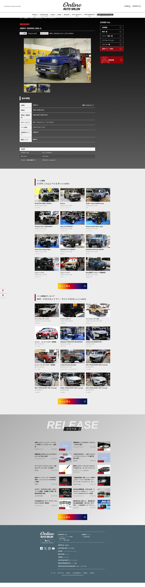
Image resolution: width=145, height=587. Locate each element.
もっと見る (64, 286)
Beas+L (62, 203)
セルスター (76, 507)
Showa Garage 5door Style (94, 226)
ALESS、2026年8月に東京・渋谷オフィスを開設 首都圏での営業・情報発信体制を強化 (46, 491)
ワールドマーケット (78, 447)
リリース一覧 (106, 44)
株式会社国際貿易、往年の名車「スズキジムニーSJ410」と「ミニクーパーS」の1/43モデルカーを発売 (84, 491)
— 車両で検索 (61, 538)
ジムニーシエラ (38, 18)
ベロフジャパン (39, 449)
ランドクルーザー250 (92, 319)
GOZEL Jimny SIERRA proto (95, 203)
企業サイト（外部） (108, 48)
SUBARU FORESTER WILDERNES (71, 342)
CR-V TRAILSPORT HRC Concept (96, 365)
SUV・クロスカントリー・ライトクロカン (62, 33)
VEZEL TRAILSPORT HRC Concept (71, 388)
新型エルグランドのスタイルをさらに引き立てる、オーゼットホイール (84, 467)
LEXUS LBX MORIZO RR (94, 342)
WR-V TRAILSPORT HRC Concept (46, 388)
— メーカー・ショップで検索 (65, 536)
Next (88, 60)
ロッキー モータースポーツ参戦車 (45, 342)
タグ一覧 (53, 572)
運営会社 (68, 572)
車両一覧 (104, 31)
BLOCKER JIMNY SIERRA (43, 203)
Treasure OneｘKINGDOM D (43, 226)
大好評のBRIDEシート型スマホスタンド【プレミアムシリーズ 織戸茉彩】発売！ (84, 456)
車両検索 (26, 18)
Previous (27, 60)
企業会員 (92, 572)
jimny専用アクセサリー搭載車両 (95, 272)
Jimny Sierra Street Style (42, 249)
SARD (36, 484)
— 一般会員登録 (86, 536)
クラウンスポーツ (65, 319)
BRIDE (75, 460)
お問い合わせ (61, 572)
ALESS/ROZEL (39, 496)
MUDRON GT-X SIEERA (68, 249)
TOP (21, 18)
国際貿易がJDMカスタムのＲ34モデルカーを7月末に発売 (46, 455)
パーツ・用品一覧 (107, 36)
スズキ (31, 18)
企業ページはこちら (87, 105)
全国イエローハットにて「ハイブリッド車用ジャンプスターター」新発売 (45, 444)
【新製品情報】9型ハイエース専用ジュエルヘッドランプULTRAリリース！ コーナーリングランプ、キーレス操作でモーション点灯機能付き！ (84, 480)
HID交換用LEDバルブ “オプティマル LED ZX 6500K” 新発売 (46, 502)
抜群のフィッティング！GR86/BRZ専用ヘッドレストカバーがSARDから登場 (45, 479)
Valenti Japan (77, 484)
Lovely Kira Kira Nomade (68, 365)
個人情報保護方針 (77, 572)
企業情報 (104, 27)
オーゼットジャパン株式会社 (81, 470)
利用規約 (85, 572)
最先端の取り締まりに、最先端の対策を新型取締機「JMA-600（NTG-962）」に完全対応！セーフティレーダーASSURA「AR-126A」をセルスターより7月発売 (84, 503)
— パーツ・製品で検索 (63, 540)
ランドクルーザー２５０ (42, 319)
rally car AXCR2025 (66, 226)
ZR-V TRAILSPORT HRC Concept (96, 388)
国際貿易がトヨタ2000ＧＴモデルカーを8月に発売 (84, 443)
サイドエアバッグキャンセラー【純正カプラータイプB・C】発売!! (45, 467)
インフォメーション (108, 40)
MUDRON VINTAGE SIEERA (95, 249)
